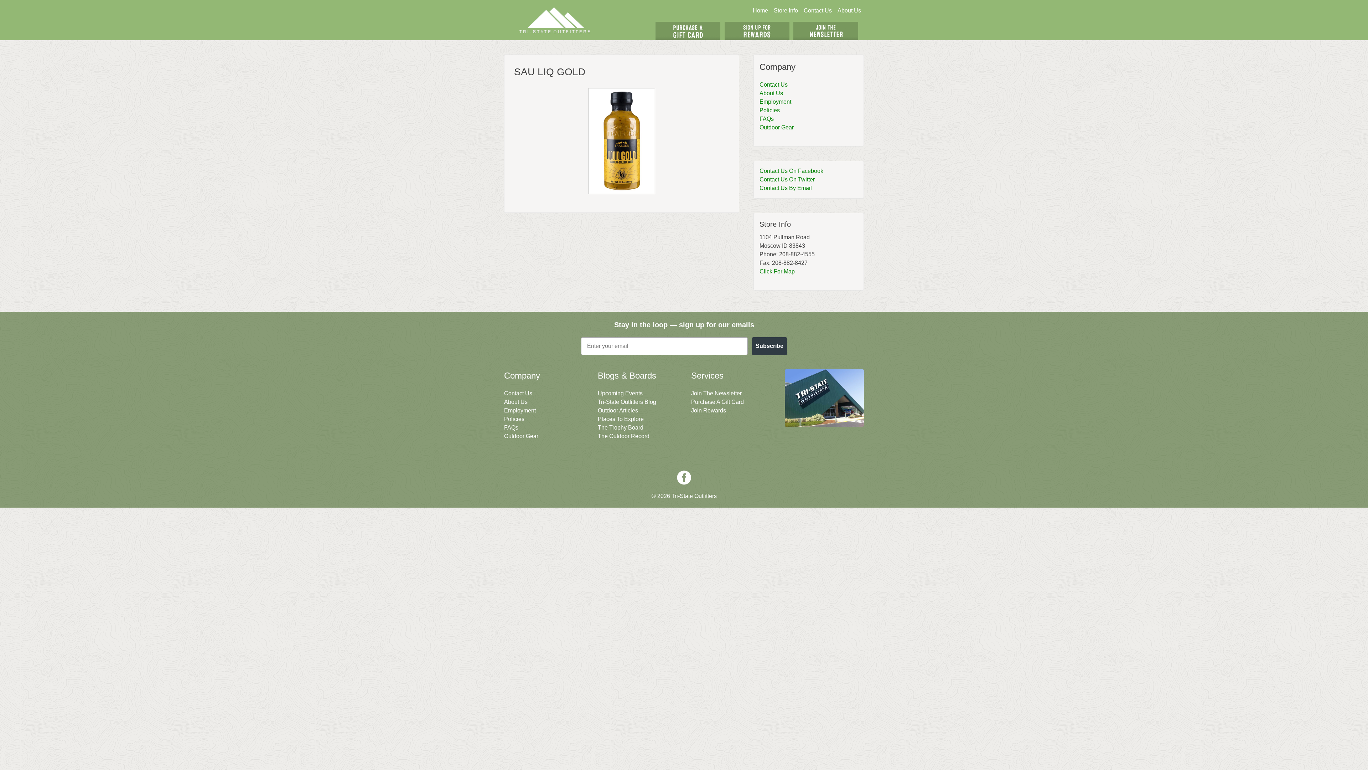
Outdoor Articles (618, 410)
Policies (770, 110)
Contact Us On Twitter (787, 179)
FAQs (767, 119)
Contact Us (818, 10)
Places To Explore (621, 419)
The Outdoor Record (623, 436)
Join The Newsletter (825, 31)
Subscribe (769, 346)
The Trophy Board (620, 428)
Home (760, 10)
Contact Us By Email (786, 188)
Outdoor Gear (777, 127)
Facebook (684, 478)
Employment (775, 102)
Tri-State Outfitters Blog (627, 402)
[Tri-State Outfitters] (555, 20)
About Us (849, 10)
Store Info (786, 10)
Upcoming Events (620, 393)
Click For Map (777, 271)
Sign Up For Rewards (757, 31)
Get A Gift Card (688, 31)
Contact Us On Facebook (791, 171)
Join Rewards (708, 410)
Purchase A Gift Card (717, 402)
